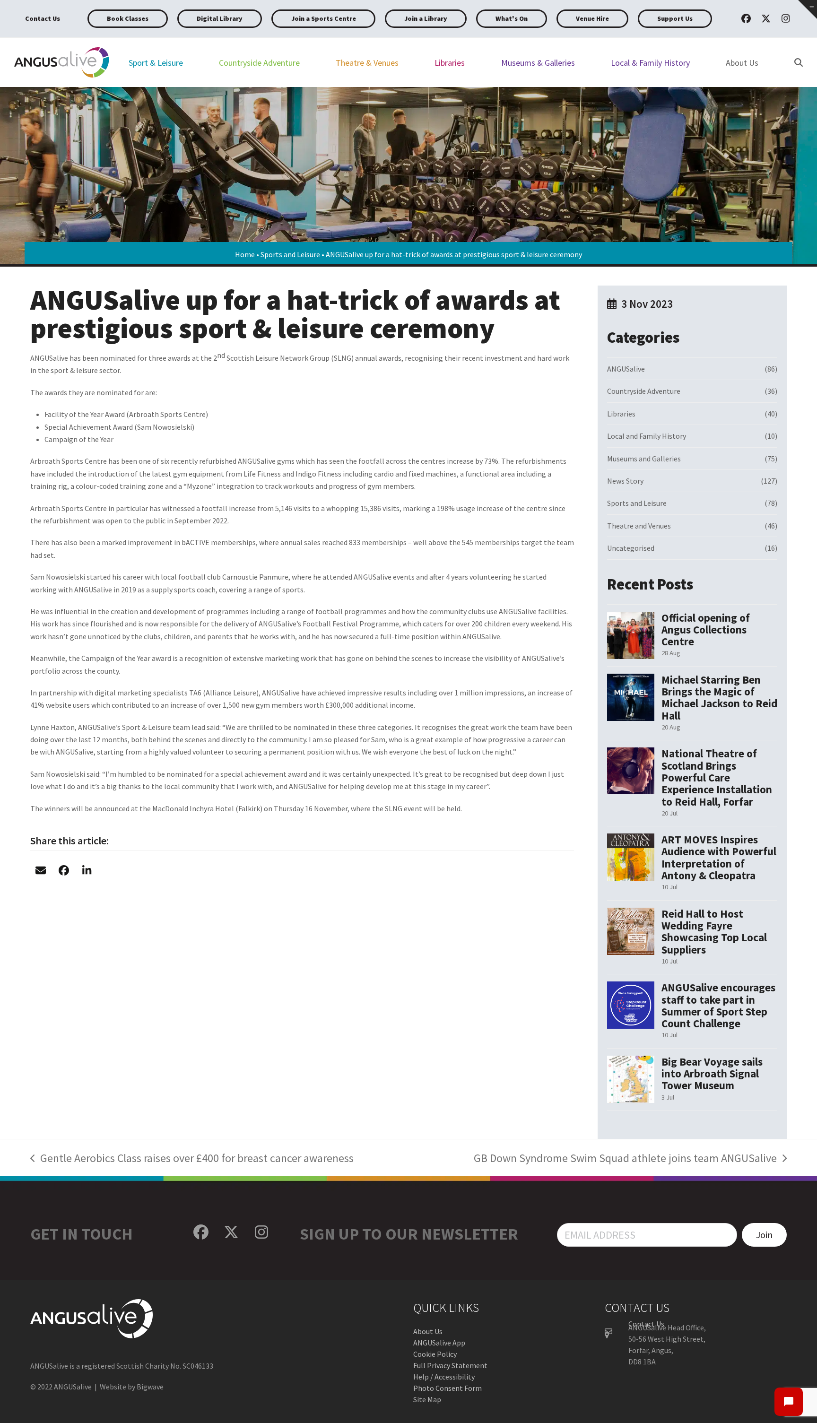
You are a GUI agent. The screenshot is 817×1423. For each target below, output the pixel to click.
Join (764, 1235)
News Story (625, 481)
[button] (40, 870)
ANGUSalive (626, 368)
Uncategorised (630, 548)
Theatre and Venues (639, 525)
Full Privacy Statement (450, 1365)
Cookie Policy (435, 1354)
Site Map (427, 1399)
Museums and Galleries (644, 458)
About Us (428, 1331)
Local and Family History (646, 436)
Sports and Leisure (290, 254)
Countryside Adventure (643, 391)
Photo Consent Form (447, 1388)
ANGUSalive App (439, 1342)
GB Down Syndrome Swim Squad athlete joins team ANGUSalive (625, 1159)
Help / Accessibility (444, 1376)
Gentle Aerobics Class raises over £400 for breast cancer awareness (192, 1159)
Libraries (621, 413)
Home (245, 254)
